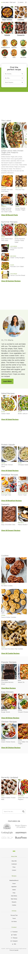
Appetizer (14, 886)
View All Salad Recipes (10, 419)
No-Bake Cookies (7, 585)
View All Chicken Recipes (10, 748)
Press (14, 867)
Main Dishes (14, 899)
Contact (14, 870)
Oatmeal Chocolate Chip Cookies (12, 649)
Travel (14, 918)
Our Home (14, 921)
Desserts (14, 902)
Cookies (14, 905)
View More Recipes (8, 688)
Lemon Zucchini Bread (17, 275)
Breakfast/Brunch (14, 880)
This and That (19, 189)
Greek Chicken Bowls (8, 742)
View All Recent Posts (9, 215)
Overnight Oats (6, 495)
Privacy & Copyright (14, 950)
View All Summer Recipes (11, 281)
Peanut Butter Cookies (8, 617)
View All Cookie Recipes (10, 653)
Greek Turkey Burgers (17, 257)
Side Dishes (14, 895)
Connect (14, 927)
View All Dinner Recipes (10, 718)
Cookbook (14, 864)
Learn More (7, 381)
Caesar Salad (5, 413)
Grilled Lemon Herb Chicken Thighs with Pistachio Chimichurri (12, 152)
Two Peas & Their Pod (8, 2)
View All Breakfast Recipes (11, 501)
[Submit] (23, 811)
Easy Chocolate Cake (8, 524)
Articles (14, 911)
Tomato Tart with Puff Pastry (7, 190)
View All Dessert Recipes (10, 530)
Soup (14, 892)
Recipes (14, 876)
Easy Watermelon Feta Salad (7, 239)
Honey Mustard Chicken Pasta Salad (20, 240)
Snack (14, 883)
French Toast (22, 495)
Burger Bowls (5, 712)
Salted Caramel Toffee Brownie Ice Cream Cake (6, 209)
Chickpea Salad (23, 464)
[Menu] (26, 2)
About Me (14, 856)
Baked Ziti (21, 682)
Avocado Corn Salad (17, 266)
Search (21, 2)
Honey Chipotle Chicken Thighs (20, 209)
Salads (14, 889)
